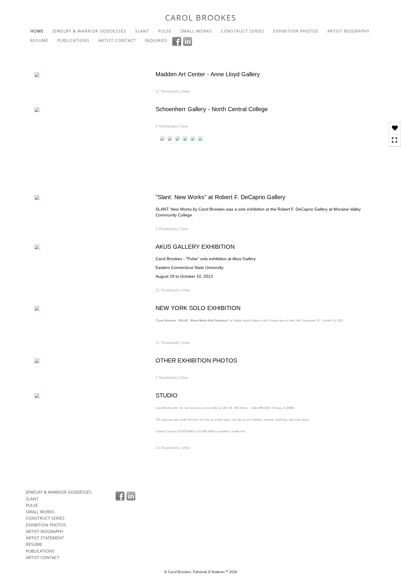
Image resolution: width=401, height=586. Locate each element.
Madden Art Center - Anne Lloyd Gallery (208, 74)
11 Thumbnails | (173, 91)
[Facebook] (177, 41)
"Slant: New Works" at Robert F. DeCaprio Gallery (220, 197)
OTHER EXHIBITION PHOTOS (196, 360)
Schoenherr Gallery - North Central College (212, 109)
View (186, 91)
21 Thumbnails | (173, 290)
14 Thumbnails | (173, 448)
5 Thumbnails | (172, 378)
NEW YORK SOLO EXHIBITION (198, 308)
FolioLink (200, 571)
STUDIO (167, 395)
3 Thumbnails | (172, 229)
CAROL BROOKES (200, 17)
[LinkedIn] (188, 41)
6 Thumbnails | (172, 126)
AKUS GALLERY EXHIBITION (195, 246)
